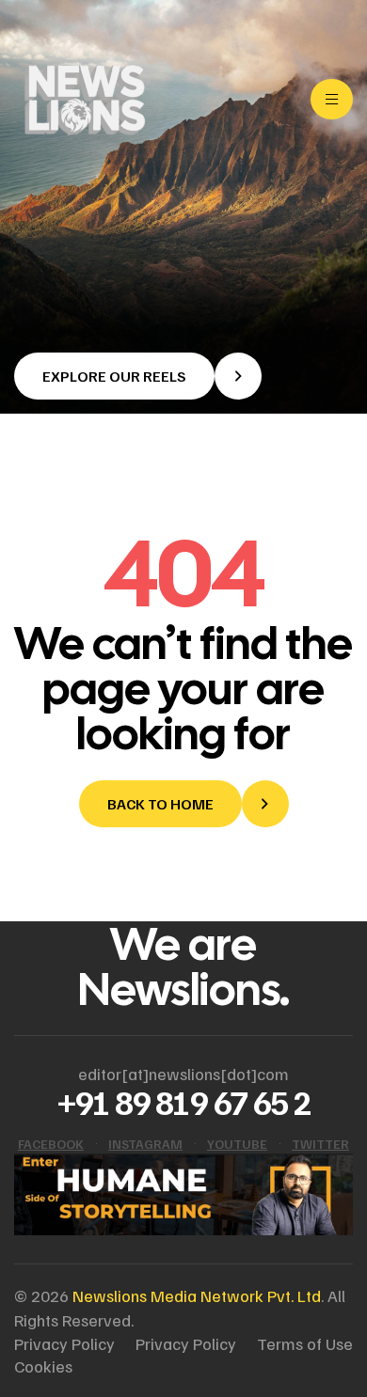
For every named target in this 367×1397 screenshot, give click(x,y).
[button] (138, 376)
